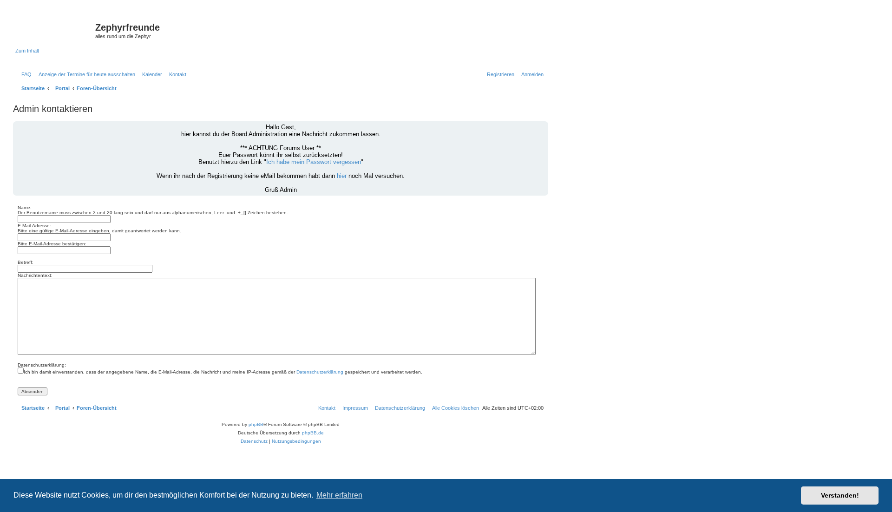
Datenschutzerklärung (319, 371)
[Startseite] (55, 30)
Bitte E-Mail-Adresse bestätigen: (52, 243)
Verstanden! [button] (840, 495)
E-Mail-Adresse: (34, 225)
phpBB (256, 424)
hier (342, 175)
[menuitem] (25, 74)
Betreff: (25, 262)
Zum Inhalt (27, 50)
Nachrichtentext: (35, 275)
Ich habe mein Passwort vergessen (313, 161)
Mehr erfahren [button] (339, 495)
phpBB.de (313, 432)
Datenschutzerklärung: (42, 365)
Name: (25, 207)
